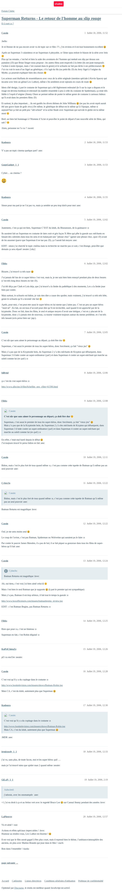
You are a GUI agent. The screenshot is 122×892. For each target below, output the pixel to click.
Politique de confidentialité (90, 881)
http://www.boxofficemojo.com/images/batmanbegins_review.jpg (32, 601)
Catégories (17, 881)
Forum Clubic (8, 11)
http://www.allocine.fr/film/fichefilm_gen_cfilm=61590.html (29, 386)
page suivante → (9, 863)
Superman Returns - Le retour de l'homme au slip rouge (51, 18)
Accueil (5, 881)
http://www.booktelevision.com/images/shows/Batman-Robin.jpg (32, 685)
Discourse (19, 888)
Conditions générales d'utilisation (59, 881)
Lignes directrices (33, 881)
